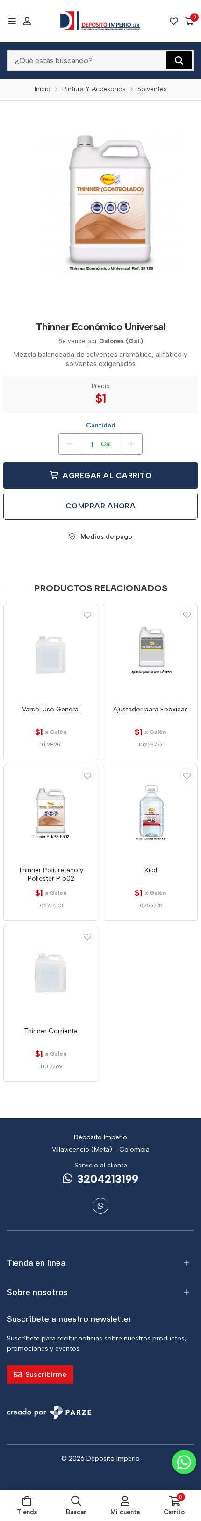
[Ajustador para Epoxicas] (150, 651)
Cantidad (100, 425)
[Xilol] (150, 812)
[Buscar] (179, 60)
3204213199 (107, 1179)
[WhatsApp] (100, 1206)
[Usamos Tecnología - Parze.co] (49, 1412)
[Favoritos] (174, 21)
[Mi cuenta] (27, 21)
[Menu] (12, 21)
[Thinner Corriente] (51, 973)
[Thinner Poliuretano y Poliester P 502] (51, 812)
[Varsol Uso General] (51, 651)
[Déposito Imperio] (100, 21)
